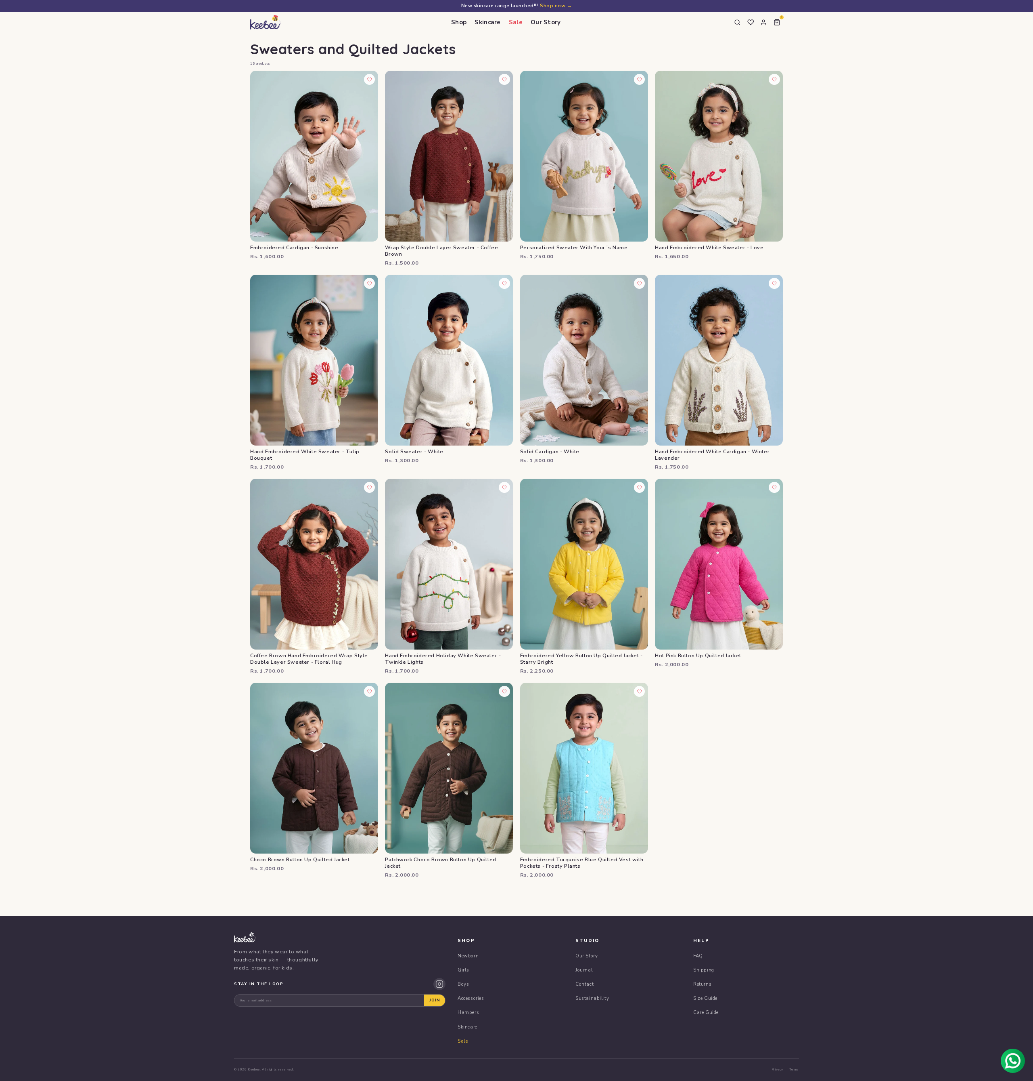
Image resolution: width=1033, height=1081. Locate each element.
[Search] (738, 22)
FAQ (698, 956)
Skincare (487, 22)
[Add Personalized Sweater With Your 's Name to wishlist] (639, 79)
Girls (463, 970)
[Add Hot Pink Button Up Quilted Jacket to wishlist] (774, 487)
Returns (702, 984)
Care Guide (706, 1012)
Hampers (468, 1012)
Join (434, 1000)
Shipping (703, 970)
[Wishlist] (750, 22)
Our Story (546, 22)
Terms (794, 1069)
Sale (516, 22)
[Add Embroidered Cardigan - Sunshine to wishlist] (369, 79)
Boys (463, 984)
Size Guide (705, 998)
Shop (458, 22)
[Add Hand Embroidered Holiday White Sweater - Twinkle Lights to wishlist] (504, 487)
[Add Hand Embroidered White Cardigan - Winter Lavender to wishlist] (774, 283)
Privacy (777, 1069)
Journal (584, 970)
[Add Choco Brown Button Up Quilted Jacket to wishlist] (369, 691)
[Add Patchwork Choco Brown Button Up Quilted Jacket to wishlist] (504, 691)
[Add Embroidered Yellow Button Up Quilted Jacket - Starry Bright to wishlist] (639, 487)
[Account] (764, 22)
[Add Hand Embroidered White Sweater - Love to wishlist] (774, 79)
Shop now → (556, 5)
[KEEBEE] (265, 22)
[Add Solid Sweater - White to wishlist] (504, 283)
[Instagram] (439, 984)
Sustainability (592, 998)
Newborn (468, 956)
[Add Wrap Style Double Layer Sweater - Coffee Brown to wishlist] (504, 79)
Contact (584, 984)
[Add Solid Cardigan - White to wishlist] (639, 283)
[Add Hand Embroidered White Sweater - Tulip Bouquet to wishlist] (369, 283)
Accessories (471, 998)
